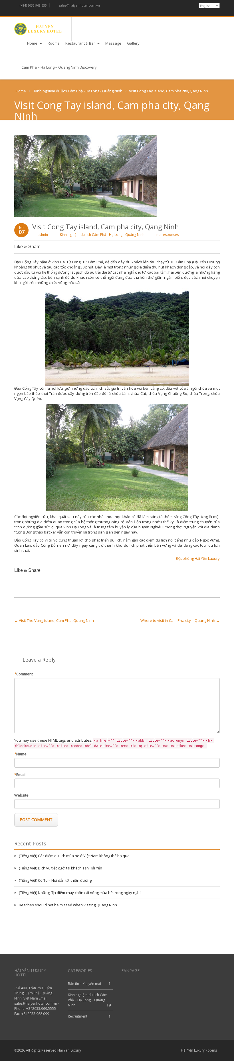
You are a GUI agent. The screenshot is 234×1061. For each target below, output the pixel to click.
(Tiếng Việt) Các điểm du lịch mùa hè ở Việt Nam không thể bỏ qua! (74, 855)
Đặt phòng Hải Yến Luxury (198, 558)
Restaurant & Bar (80, 43)
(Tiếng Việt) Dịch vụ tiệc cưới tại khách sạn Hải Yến (60, 868)
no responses (167, 234)
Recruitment (77, 1016)
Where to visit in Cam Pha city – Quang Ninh (180, 620)
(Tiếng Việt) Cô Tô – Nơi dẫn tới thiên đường (55, 880)
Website (21, 795)
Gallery (133, 43)
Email (19, 774)
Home (32, 43)
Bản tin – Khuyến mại (84, 983)
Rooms (54, 43)
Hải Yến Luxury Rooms (199, 1050)
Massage (113, 43)
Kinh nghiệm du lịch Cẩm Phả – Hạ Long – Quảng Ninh (87, 1000)
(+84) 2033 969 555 (33, 5)
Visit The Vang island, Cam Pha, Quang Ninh (54, 620)
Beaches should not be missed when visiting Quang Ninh (68, 904)
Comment (23, 673)
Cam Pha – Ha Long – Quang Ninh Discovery (59, 67)
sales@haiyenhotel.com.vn (79, 5)
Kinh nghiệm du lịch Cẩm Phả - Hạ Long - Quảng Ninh (78, 90)
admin (43, 234)
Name (20, 754)
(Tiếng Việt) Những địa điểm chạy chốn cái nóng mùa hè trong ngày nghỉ (79, 892)
